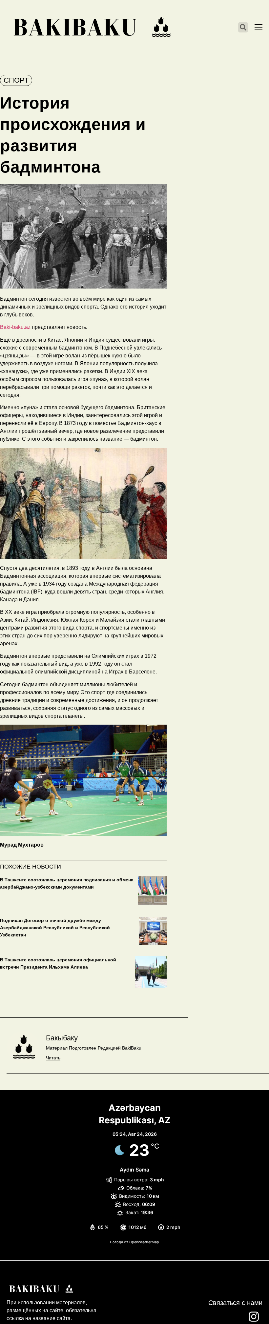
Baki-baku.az (15, 327)
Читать (53, 1057)
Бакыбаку (62, 1038)
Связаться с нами (235, 1302)
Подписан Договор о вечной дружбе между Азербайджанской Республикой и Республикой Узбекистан (55, 927)
